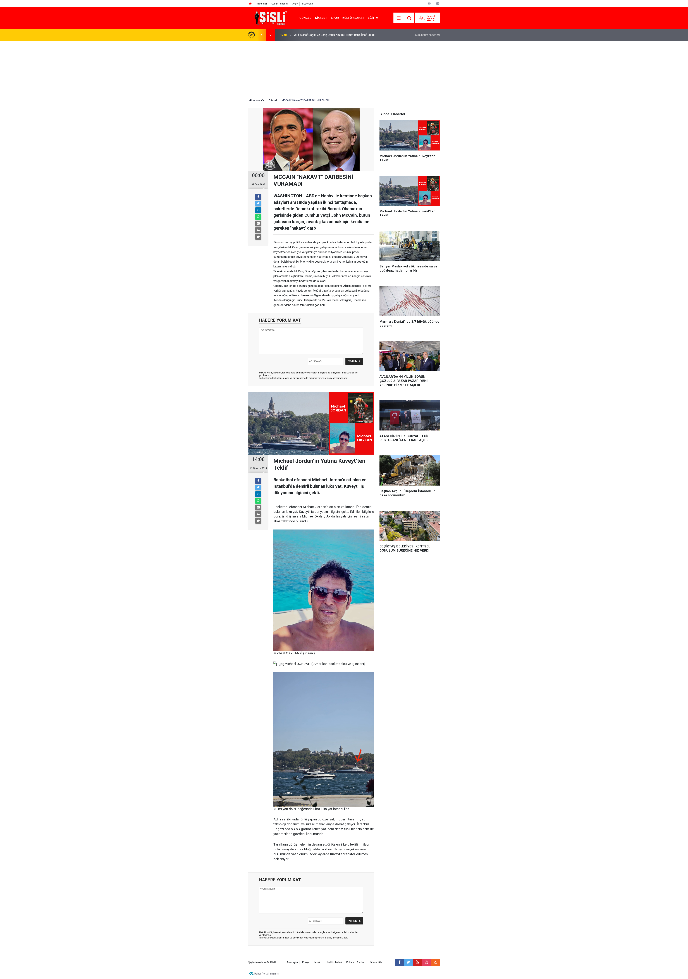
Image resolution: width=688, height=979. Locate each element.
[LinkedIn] (258, 210)
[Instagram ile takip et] (426, 962)
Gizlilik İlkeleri (334, 962)
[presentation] (261, 35)
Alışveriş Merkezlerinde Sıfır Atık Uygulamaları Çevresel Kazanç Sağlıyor (339, 35)
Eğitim (373, 18)
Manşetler (262, 3)
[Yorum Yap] (258, 237)
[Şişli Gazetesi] (269, 17)
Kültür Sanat (353, 18)
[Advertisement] (344, 68)
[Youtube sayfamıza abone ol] (417, 962)
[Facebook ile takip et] (399, 962)
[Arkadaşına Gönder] (258, 223)
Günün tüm (427, 35)
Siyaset (321, 18)
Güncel (305, 18)
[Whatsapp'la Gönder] (258, 217)
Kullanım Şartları (355, 962)
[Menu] (398, 18)
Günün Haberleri (279, 3)
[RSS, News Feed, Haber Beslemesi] (435, 962)
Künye (305, 962)
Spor (335, 18)
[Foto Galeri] (438, 3)
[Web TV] (429, 3)
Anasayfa (292, 962)
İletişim (318, 962)
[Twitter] (258, 203)
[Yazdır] (258, 230)
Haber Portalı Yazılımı (266, 973)
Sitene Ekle (307, 3)
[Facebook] (258, 197)
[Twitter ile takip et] (408, 962)
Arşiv (295, 3)
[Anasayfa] (250, 3)
